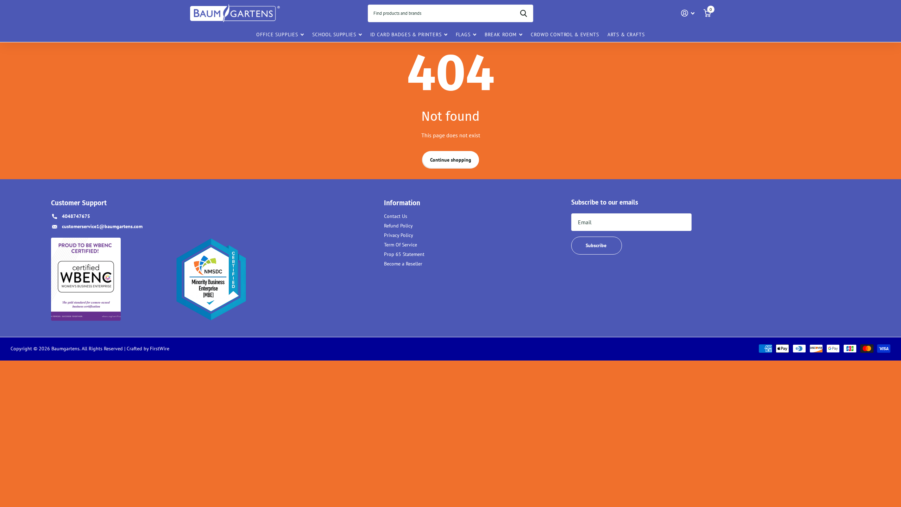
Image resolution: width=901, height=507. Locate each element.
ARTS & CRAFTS (626, 34)
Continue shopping (450, 160)
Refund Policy (398, 226)
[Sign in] (688, 13)
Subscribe (597, 245)
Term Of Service (400, 245)
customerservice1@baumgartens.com (102, 226)
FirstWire (159, 348)
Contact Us (395, 216)
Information (402, 203)
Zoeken (523, 13)
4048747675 (76, 216)
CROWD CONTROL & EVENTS (565, 34)
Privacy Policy (398, 235)
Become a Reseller (403, 264)
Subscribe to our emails (604, 202)
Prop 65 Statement (404, 254)
